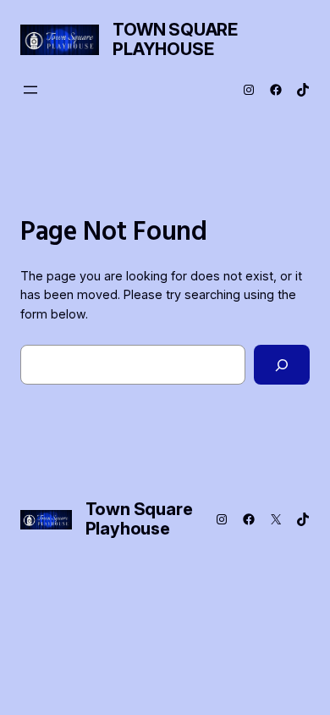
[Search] (282, 365)
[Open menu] (30, 90)
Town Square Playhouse (175, 39)
